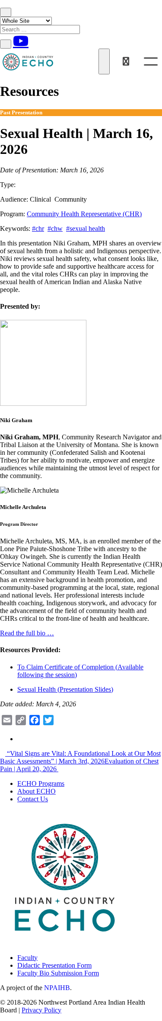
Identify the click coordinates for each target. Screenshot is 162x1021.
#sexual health (85, 228)
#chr (38, 228)
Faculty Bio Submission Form (58, 973)
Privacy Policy (41, 1010)
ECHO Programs (40, 783)
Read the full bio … (27, 633)
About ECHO (36, 791)
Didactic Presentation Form (54, 965)
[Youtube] (21, 41)
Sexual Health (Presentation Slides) (65, 689)
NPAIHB (57, 987)
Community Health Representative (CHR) (84, 214)
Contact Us (32, 799)
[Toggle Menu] (151, 61)
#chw (55, 228)
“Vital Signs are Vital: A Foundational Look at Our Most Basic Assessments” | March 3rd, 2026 (80, 757)
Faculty (27, 957)
